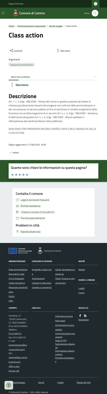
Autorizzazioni (38, 278)
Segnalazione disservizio (65, 345)
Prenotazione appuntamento (65, 352)
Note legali (60, 320)
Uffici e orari (14, 366)
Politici (12, 296)
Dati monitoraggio (17, 382)
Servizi (41, 382)
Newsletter (83, 319)
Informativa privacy (64, 316)
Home (11, 26)
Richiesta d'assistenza (64, 359)
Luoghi (81, 288)
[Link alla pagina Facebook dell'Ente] (80, 315)
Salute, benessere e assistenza (65, 272)
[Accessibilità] (9, 385)
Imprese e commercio (42, 287)
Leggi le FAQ (61, 340)
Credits (60, 382)
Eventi (81, 292)
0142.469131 (15, 333)
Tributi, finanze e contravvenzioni (65, 281)
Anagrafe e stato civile (42, 272)
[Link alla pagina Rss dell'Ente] (85, 315)
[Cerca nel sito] (93, 13)
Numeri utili (14, 370)
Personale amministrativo (18, 290)
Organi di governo (17, 283)
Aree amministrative (18, 269)
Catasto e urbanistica (41, 283)
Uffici (11, 300)
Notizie (81, 269)
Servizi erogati (56, 26)
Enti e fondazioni (16, 278)
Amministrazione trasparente (31, 26)
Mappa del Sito (84, 382)
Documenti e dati (16, 274)
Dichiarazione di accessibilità (64, 327)
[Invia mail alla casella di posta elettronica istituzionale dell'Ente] (19, 347)
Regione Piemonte (16, 3)
